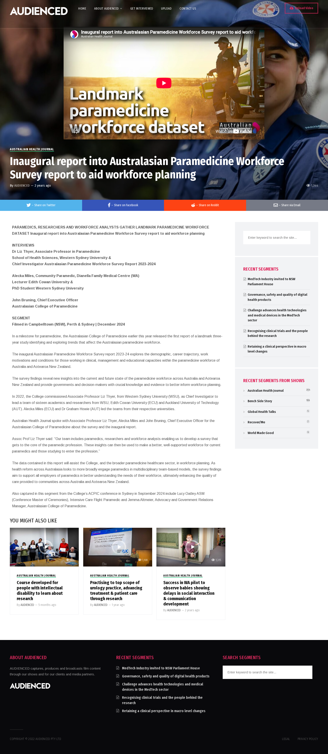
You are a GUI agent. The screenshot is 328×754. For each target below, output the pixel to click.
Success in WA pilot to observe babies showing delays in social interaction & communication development (188, 593)
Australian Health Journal (32, 149)
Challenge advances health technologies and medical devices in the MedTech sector (277, 315)
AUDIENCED (22, 185)
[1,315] (190, 547)
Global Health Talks (262, 412)
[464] (44, 547)
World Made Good (261, 433)
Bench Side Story (260, 401)
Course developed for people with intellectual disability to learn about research (40, 590)
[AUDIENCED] (39, 14)
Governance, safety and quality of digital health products (166, 676)
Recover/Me (256, 422)
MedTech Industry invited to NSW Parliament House (161, 668)
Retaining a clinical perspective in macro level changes (164, 711)
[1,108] (117, 547)
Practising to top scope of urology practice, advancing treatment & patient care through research (116, 590)
